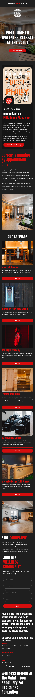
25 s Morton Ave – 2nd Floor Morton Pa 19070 (15, 646)
